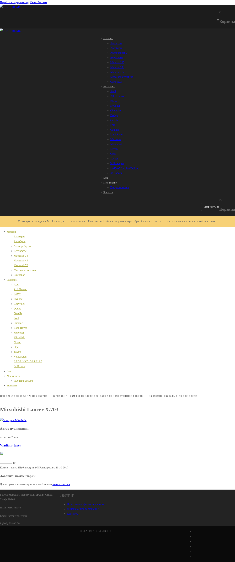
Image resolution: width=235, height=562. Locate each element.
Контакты (72, 513)
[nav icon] (218, 19)
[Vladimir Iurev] (6, 462)
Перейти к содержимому (14, 2)
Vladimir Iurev (10, 445)
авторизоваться (61, 484)
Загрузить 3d (211, 206)
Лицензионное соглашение (83, 508)
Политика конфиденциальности (86, 504)
